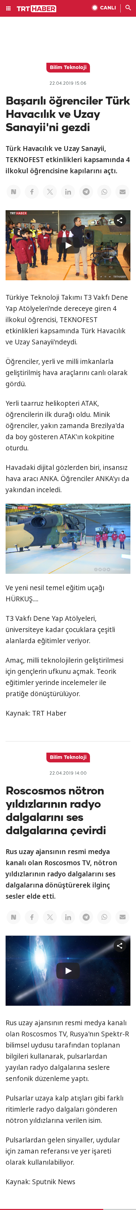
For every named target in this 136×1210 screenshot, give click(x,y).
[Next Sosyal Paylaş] (14, 192)
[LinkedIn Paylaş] (68, 192)
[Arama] (128, 8)
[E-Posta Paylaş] (122, 192)
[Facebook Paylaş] (32, 192)
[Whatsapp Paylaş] (104, 192)
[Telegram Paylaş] (86, 192)
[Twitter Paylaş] (50, 192)
